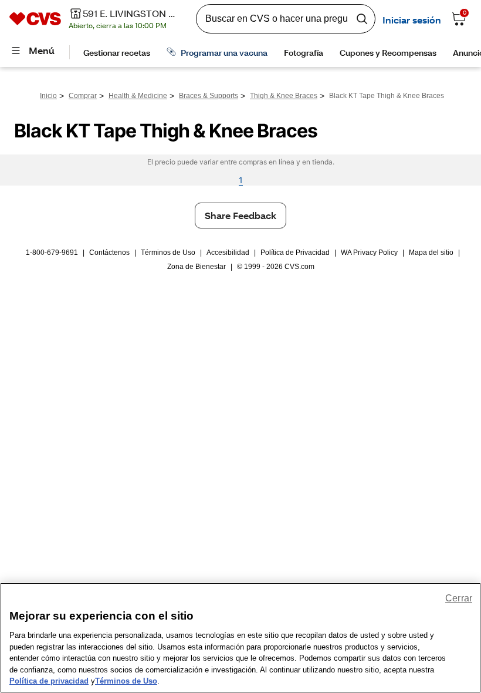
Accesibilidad (227, 252)
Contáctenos (109, 252)
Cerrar (458, 598)
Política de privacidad (49, 681)
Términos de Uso (168, 252)
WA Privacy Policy (369, 252)
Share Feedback (240, 215)
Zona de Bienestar (196, 267)
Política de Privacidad (295, 252)
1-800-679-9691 (52, 252)
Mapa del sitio (431, 252)
